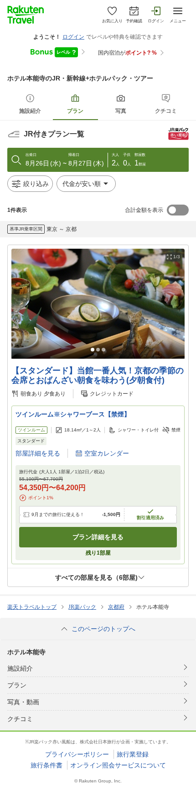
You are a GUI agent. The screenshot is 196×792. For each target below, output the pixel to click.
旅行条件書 (46, 765)
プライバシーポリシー (77, 754)
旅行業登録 (133, 754)
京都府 (116, 607)
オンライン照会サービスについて (118, 765)
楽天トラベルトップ (32, 607)
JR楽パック (82, 607)
